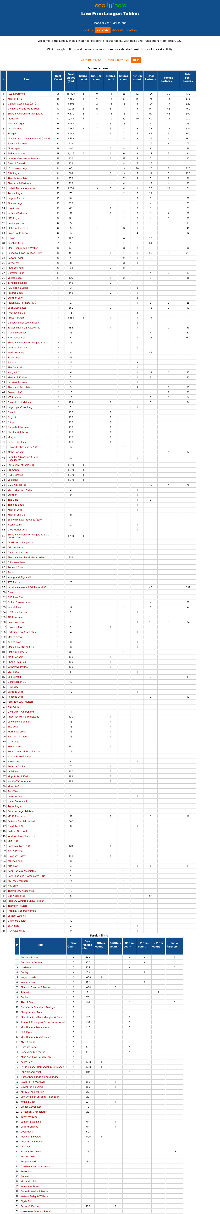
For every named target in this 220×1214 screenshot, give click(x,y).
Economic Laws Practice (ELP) (25, 252)
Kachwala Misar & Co (19, 846)
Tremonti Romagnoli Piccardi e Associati (43, 1022)
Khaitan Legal (15, 509)
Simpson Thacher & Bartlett (36, 987)
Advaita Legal (15, 547)
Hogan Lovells (28, 977)
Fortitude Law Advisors (20, 701)
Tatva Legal (14, 357)
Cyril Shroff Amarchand (21, 711)
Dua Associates (16, 895)
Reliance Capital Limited (21, 821)
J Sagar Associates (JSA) (22, 103)
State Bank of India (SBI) (21, 464)
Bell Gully (26, 1171)
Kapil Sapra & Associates (22, 870)
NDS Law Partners (18, 612)
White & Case (28, 1101)
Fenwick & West (16, 627)
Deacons (13, 592)
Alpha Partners (16, 451)
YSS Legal (13, 671)
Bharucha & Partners (19, 183)
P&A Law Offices (17, 332)
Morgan (12, 437)
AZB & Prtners (15, 850)
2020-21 (117, 29)
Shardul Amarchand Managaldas (26, 557)
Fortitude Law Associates (22, 632)
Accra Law (26, 1061)
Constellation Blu (17, 681)
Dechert (25, 997)
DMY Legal (14, 741)
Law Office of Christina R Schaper (40, 1096)
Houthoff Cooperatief (19, 781)
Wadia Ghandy (16, 352)
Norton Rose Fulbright (20, 756)
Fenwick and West (31, 1071)
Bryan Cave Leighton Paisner (24, 751)
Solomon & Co (15, 392)
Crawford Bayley (17, 920)
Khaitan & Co (15, 98)
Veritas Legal (15, 277)
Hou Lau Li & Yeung (19, 736)
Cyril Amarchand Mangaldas (23, 108)
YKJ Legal (13, 726)
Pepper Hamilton (30, 1161)
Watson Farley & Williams (34, 1196)
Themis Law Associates (21, 890)
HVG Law (13, 686)
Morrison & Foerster (31, 1136)
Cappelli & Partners (18, 427)
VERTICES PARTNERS (20, 489)
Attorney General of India (22, 910)
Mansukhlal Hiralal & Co (21, 646)
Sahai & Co (14, 362)
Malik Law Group (17, 731)
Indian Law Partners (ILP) (22, 302)
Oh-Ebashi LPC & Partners (35, 1166)
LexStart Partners (18, 347)
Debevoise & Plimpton (33, 1051)
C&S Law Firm (15, 597)
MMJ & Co (13, 841)
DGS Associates (16, 562)
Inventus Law (28, 982)
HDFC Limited (15, 474)
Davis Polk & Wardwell (33, 1081)
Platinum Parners (17, 651)
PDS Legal (13, 218)
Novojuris (13, 885)
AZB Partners (15, 582)
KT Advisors (14, 397)
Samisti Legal (15, 257)
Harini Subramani (17, 801)
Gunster (25, 1176)
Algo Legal (14, 148)
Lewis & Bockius (17, 442)
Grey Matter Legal (18, 529)
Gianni (11, 412)
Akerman (26, 1146)
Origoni (12, 417)
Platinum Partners (18, 228)
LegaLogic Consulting (20, 407)
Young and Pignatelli (19, 577)
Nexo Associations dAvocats (36, 1211)
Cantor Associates (18, 552)
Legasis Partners (17, 198)
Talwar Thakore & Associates (24, 327)
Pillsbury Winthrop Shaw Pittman (26, 900)
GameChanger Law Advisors (24, 322)
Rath (10, 572)
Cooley (24, 972)
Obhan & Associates (19, 602)
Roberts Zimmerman (32, 1141)
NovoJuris (13, 706)
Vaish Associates (17, 307)
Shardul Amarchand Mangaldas (25, 113)
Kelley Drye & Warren (32, 1091)
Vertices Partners (17, 213)
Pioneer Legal (15, 203)
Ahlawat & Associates (20, 387)
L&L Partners (15, 128)
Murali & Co (14, 786)
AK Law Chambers (18, 880)
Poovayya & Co (16, 312)
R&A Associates (16, 930)
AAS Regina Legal (18, 287)
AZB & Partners (16, 93)
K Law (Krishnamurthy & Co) (23, 447)
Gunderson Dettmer (32, 962)
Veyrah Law (14, 607)
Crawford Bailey (17, 855)
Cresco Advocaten (31, 1106)
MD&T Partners (16, 816)
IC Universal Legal (18, 168)
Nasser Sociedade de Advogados (39, 1076)
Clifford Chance (29, 1126)
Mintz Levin (14, 746)
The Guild (13, 499)
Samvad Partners (17, 143)
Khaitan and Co (16, 514)
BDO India (13, 925)
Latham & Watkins (31, 1121)
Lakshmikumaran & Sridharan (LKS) (27, 587)
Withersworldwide (18, 666)
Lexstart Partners (17, 382)
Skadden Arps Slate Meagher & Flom (41, 1017)
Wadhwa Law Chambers (21, 836)
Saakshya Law (16, 223)
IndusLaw (13, 118)
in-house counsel (17, 282)
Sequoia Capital (16, 766)
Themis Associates (18, 178)
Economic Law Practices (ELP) (25, 519)
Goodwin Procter (30, 957)
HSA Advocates (16, 337)
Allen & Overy (28, 1002)
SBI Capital (14, 469)
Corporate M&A (91, 59)
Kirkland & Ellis (29, 1181)
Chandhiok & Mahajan (20, 402)
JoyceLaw (13, 262)
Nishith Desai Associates (21, 188)
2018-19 (88, 29)
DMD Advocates (17, 484)
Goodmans (27, 1131)
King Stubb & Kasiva (19, 776)
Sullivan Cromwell (17, 831)
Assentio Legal (16, 696)
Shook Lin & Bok (17, 661)
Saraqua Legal (16, 691)
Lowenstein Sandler (19, 721)
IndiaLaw (13, 771)
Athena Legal (15, 860)
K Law (11, 237)
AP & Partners (15, 656)
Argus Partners (16, 317)
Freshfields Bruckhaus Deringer (38, 1007)
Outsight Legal (29, 1046)
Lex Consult (14, 676)
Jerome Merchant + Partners (24, 158)
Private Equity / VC (117, 59)
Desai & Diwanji (16, 163)
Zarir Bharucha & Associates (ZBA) (27, 875)
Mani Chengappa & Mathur (23, 247)
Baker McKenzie (30, 1206)
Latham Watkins (17, 915)
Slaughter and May (31, 1012)
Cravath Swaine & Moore (34, 1191)
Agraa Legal (14, 806)
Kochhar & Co (15, 242)
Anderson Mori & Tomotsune (23, 716)
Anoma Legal (15, 193)
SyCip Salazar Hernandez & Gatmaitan (42, 1066)
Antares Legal (15, 292)
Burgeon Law (15, 297)
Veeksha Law (15, 796)
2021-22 (132, 29)
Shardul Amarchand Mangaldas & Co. (29, 342)
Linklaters (26, 967)
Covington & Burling (32, 1086)
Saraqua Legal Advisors (21, 811)
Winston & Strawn (30, 1186)
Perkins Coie (28, 1156)
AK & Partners (15, 617)
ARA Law (13, 865)
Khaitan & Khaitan (18, 377)
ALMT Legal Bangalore (20, 542)
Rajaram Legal (16, 123)
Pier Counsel (15, 367)
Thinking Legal (16, 504)
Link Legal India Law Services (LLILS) (29, 138)
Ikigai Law (13, 208)
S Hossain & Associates (34, 1111)
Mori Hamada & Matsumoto (36, 1037)
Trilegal (12, 133)
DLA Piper (26, 1032)
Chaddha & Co (16, 826)
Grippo (11, 422)
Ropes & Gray (15, 567)
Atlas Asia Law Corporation (36, 1056)
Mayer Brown (15, 636)
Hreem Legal (15, 761)
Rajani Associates (17, 622)
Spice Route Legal (18, 233)
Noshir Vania (15, 524)
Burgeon (12, 494)
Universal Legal (16, 272)
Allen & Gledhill (29, 1041)
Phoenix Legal (16, 267)
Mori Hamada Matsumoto (35, 1027)
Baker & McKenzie (31, 1151)
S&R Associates (16, 153)
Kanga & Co (14, 372)
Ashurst (25, 992)
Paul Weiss (14, 791)
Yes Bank (13, 479)
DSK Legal (13, 173)
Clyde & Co (27, 1201)
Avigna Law (14, 641)
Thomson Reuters (17, 905)
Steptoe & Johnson (18, 432)
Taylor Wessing (29, 1116)
